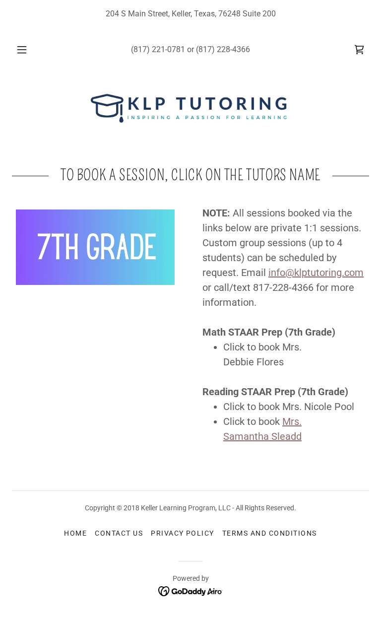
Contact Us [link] (119, 533)
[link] (359, 50)
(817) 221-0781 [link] (158, 49)
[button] (27, 50)
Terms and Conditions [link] (269, 533)
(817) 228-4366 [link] (223, 49)
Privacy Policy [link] (182, 533)
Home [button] (75, 533)
